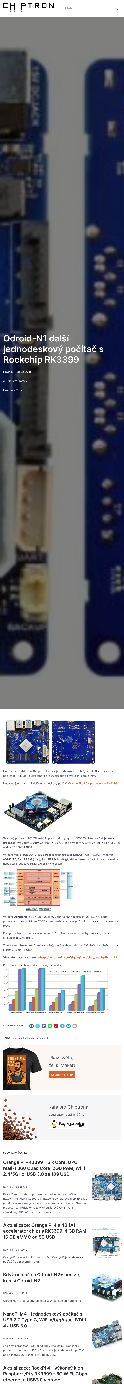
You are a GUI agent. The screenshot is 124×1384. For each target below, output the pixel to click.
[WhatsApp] (50, 1026)
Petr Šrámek (19, 381)
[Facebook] (31, 1026)
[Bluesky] (68, 1026)
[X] (37, 1026)
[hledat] (116, 8)
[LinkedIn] (44, 1026)
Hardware (16, 1038)
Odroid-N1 (20, 916)
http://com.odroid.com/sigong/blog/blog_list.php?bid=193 (78, 957)
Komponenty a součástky (36, 1038)
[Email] (74, 1026)
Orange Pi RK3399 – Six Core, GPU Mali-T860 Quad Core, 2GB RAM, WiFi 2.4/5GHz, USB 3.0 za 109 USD (44, 1168)
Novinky (8, 371)
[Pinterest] (56, 1026)
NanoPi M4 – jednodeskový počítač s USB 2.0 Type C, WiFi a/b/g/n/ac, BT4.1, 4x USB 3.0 (45, 1319)
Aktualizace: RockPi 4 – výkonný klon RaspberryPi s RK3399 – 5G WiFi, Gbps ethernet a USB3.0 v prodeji (45, 1373)
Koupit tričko (59, 1074)
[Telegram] (62, 1026)
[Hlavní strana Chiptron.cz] (28, 8)
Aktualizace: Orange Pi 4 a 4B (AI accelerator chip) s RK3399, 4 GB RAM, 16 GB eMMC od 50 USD (45, 1231)
